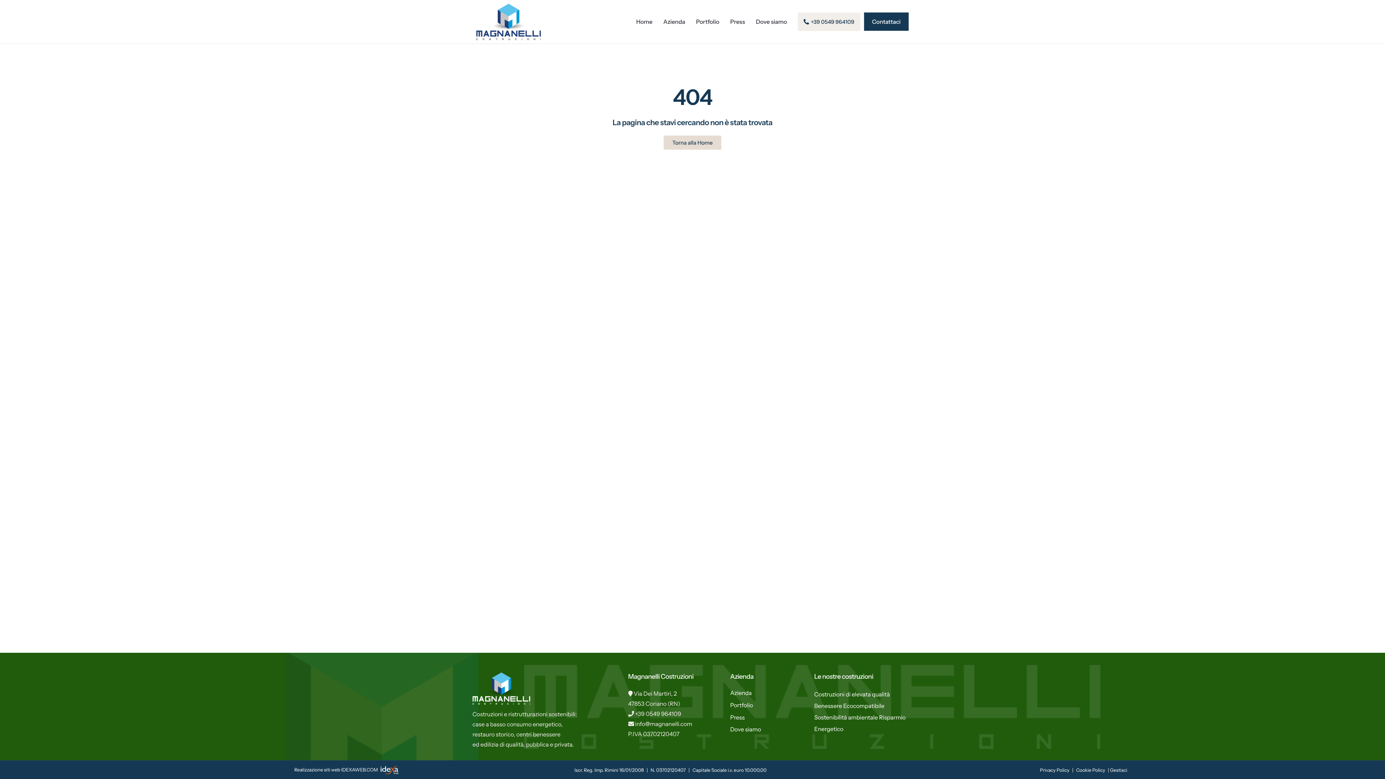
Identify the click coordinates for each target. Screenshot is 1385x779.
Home (644, 22)
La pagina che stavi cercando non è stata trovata (692, 122)
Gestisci (1118, 770)
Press (737, 22)
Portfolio (708, 22)
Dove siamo (771, 22)
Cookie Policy (1090, 770)
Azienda (674, 22)
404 (692, 97)
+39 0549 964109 (658, 713)
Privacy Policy (1054, 770)
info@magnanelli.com (663, 723)
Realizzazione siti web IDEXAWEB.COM (336, 770)
